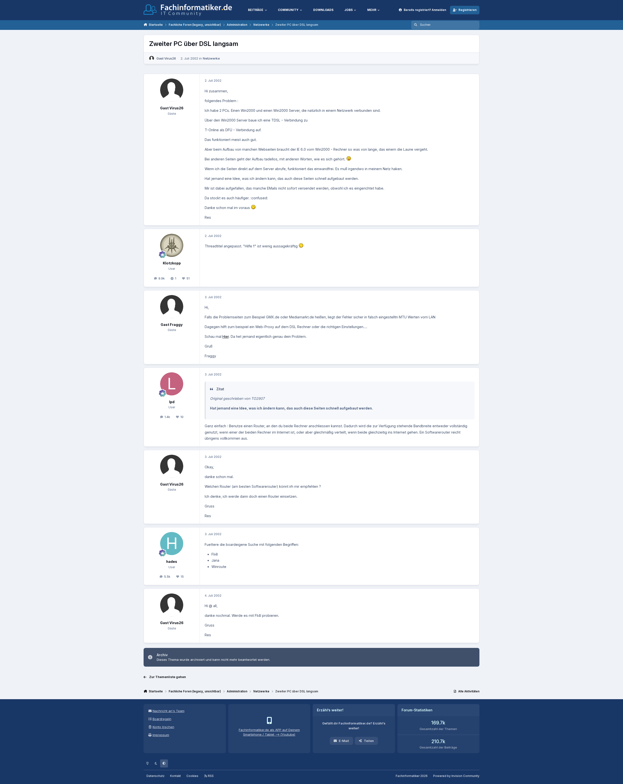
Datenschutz (156, 776)
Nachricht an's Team (168, 711)
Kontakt (175, 776)
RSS (210, 776)
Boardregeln (162, 719)
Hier (225, 336)
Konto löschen (163, 727)
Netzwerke (211, 58)
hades (171, 561)
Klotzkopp (172, 263)
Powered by (456, 776)
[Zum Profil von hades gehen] (171, 543)
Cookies (192, 776)
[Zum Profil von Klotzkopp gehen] (171, 245)
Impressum (161, 735)
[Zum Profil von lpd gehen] (171, 383)
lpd (171, 402)
